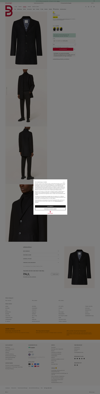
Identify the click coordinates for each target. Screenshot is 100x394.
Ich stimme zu (50, 206)
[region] (50, 197)
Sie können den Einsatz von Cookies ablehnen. (48, 198)
